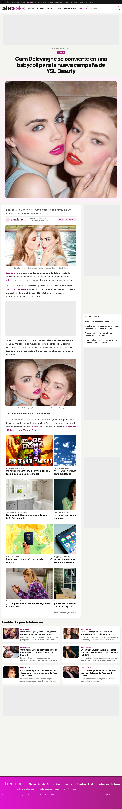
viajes (83, 789)
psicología (65, 789)
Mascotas (58, 2)
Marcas (30, 8)
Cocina (37, 2)
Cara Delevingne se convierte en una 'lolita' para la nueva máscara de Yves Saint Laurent (38, 673)
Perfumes (24, 629)
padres (34, 789)
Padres (44, 2)
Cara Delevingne (13, 273)
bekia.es (5, 789)
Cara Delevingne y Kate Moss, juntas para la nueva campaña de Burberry (38, 633)
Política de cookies (41, 795)
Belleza (30, 2)
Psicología (73, 2)
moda (66, 276)
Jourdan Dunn (37, 427)
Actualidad (15, 2)
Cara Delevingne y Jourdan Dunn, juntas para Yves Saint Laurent (97, 633)
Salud (66, 2)
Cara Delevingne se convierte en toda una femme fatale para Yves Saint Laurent (38, 652)
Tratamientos (70, 8)
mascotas (49, 789)
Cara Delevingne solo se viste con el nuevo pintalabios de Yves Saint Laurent (98, 673)
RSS (52, 795)
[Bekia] (5, 2)
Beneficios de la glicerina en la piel (100, 321)
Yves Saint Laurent (15, 289)
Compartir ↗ (71, 220)
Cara (59, 8)
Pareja (50, 2)
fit (78, 789)
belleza (8, 280)
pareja (41, 789)
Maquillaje (83, 8)
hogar (73, 789)
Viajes (91, 2)
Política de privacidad (22, 795)
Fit (86, 2)
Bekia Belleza (57, 48)
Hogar (81, 2)
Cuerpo (50, 8)
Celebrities (104, 784)
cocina (27, 789)
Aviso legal (6, 795)
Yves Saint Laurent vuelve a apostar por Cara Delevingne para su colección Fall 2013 (99, 652)
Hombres (92, 784)
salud (57, 789)
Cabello (40, 8)
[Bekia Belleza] (13, 8)
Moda (23, 2)
